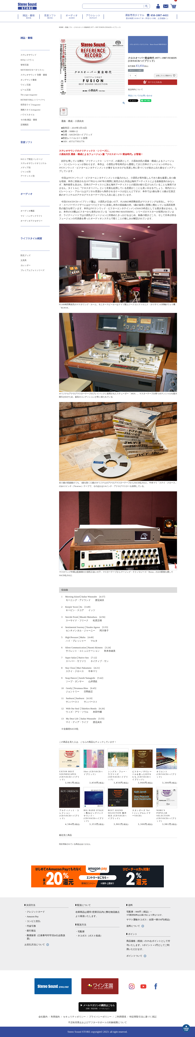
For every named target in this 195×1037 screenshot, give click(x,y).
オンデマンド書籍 (28, 80)
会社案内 (42, 1016)
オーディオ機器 (27, 211)
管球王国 (25, 65)
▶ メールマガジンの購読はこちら (97, 1007)
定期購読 (25, 125)
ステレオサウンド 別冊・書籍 (34, 75)
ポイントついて (134, 956)
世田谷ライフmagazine (30, 105)
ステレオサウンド (28, 55)
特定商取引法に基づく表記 (143, 1016)
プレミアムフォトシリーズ (32, 270)
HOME (61, 27)
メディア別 (26, 167)
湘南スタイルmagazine (30, 110)
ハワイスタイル (27, 115)
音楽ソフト (68, 27)
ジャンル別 (26, 172)
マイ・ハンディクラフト (31, 216)
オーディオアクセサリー (31, 221)
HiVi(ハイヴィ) (27, 60)
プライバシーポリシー (100, 1016)
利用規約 (55, 1016)
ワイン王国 (26, 85)
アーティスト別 (27, 176)
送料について (133, 926)
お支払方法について (35, 944)
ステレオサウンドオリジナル (33, 163)
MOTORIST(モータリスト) (32, 70)
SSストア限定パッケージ (32, 159)
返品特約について (135, 89)
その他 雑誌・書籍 (29, 120)
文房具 (24, 260)
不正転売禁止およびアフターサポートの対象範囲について (97, 1022)
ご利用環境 (120, 1016)
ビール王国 (26, 90)
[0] (173, 6)
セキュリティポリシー (74, 1016)
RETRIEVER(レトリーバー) (33, 100)
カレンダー (26, 265)
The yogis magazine (29, 95)
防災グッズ (26, 255)
